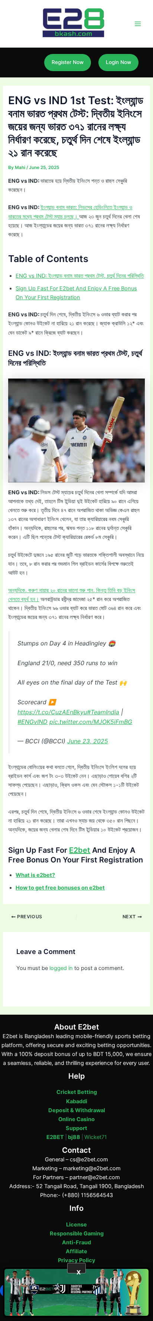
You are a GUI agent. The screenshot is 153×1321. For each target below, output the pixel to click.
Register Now (68, 62)
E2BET (55, 1137)
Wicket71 (95, 1137)
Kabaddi (76, 1101)
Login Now (118, 62)
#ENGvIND (32, 721)
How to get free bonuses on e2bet (60, 887)
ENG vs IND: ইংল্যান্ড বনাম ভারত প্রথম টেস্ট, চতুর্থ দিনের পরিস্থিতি (80, 275)
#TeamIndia (103, 712)
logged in (61, 968)
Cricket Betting (76, 1092)
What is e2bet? (35, 875)
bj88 (74, 1137)
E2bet (79, 850)
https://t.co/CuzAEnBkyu (52, 712)
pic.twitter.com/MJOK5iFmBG (90, 721)
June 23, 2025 (87, 741)
